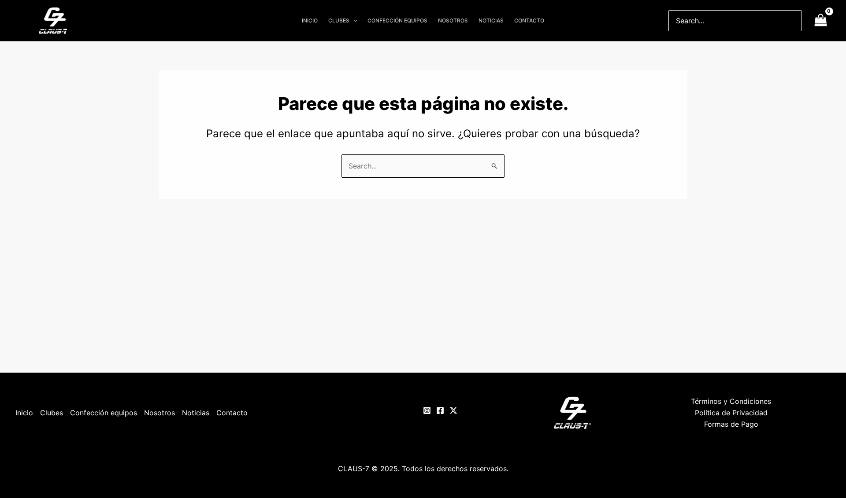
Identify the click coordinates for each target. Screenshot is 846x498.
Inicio (24, 412)
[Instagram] (427, 410)
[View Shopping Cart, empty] (820, 21)
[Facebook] (440, 410)
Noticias (195, 412)
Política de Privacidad (731, 412)
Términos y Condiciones (731, 401)
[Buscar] (795, 21)
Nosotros (159, 412)
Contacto (232, 412)
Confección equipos (103, 412)
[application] (353, 20)
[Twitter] (453, 410)
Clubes (51, 412)
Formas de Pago (731, 424)
